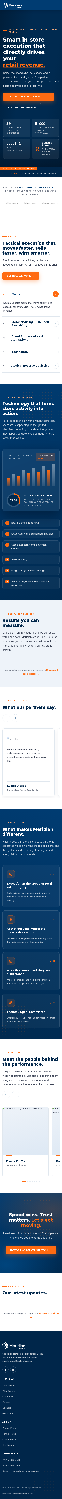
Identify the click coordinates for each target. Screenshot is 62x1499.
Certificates (8, 1445)
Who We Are (8, 1385)
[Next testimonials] (15, 718)
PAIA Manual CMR (11, 1459)
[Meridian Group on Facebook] (5, 1369)
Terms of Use (9, 1434)
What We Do (8, 1391)
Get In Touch (8, 1413)
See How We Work (20, 276)
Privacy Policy (9, 1428)
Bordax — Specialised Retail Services (20, 1471)
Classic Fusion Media (23, 1494)
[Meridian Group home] (12, 5)
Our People (8, 1396)
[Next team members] (15, 1094)
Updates (6, 1408)
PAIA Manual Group (11, 1465)
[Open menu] (56, 5)
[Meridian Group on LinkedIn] (13, 1369)
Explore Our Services (22, 107)
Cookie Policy (9, 1439)
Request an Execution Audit (28, 96)
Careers (6, 1402)
